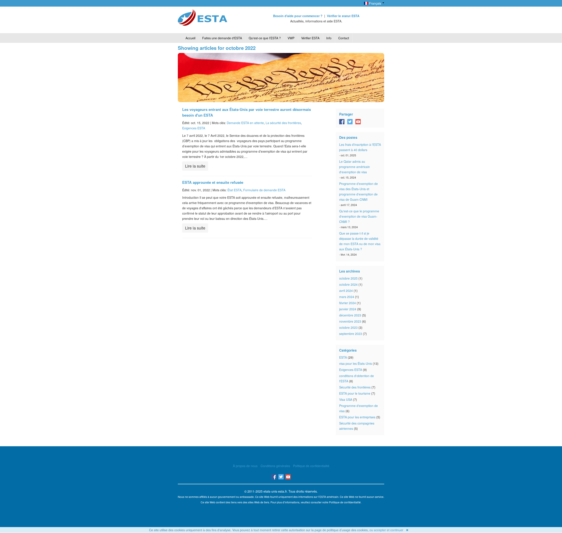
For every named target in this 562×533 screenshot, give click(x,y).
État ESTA (234, 190)
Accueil (190, 38)
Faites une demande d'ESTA (222, 38)
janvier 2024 (347, 309)
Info (328, 38)
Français (375, 3)
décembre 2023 (350, 315)
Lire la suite (195, 166)
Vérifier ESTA (310, 38)
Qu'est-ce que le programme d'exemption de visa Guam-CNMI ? (359, 216)
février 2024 (347, 303)
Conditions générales (275, 466)
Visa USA (345, 399)
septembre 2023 (350, 333)
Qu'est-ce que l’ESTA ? (265, 38)
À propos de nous (245, 466)
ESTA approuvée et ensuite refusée (212, 182)
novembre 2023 (350, 321)
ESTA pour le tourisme (354, 393)
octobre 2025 (348, 278)
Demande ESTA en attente (245, 123)
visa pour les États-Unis (355, 363)
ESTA (343, 357)
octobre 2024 (348, 284)
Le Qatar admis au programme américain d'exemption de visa (354, 166)
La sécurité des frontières (283, 123)
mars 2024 (346, 297)
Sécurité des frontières (355, 387)
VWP (291, 38)
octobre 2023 (348, 327)
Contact (343, 38)
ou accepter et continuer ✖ (389, 530)
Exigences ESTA (193, 128)
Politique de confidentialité (311, 466)
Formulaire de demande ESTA (264, 190)
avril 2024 (346, 290)
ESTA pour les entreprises (357, 417)
